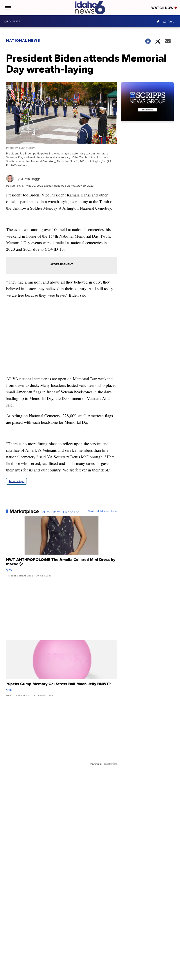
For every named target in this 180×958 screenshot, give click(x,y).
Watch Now (163, 8)
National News (23, 40)
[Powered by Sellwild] (110, 763)
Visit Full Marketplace (102, 511)
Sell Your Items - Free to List (60, 512)
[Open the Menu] (7, 7)
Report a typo (16, 481)
